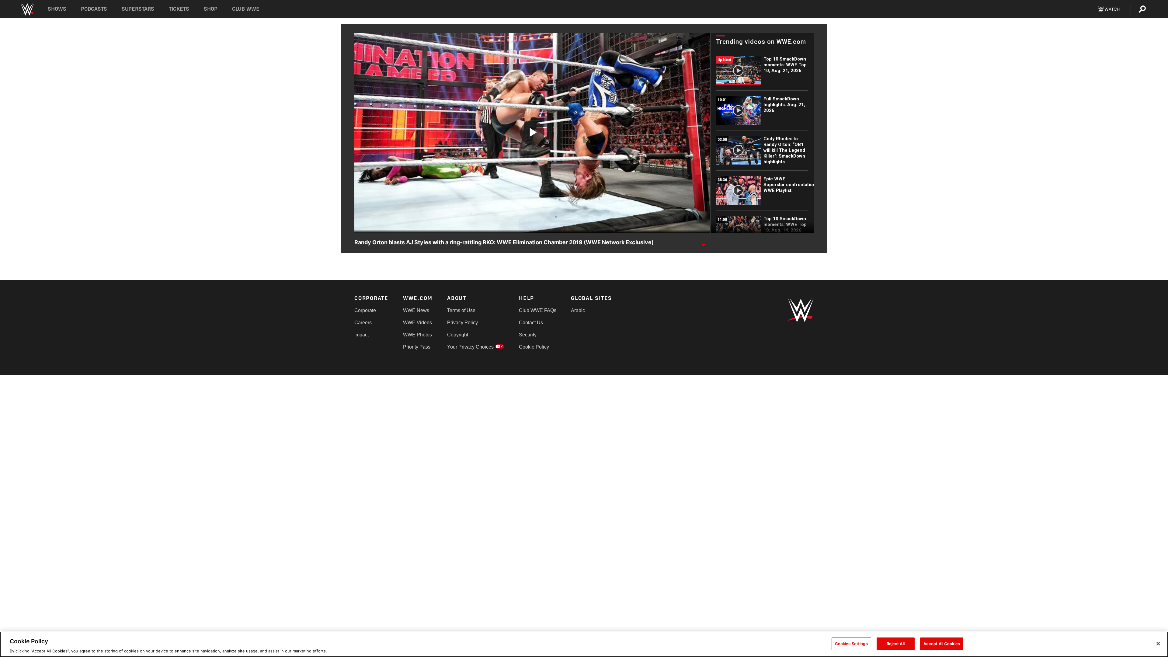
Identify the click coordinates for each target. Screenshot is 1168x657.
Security (528, 334)
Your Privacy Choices (470, 346)
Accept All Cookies (941, 643)
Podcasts (94, 9)
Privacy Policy (462, 322)
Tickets (179, 9)
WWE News (416, 310)
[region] (584, 644)
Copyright (457, 334)
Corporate (365, 310)
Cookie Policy (534, 346)
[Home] (27, 9)
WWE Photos (417, 334)
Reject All (896, 643)
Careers (363, 322)
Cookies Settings (851, 643)
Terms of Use (461, 310)
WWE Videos (417, 322)
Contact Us (531, 322)
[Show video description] (703, 242)
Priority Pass (416, 346)
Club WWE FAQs (537, 310)
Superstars (138, 9)
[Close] (1158, 643)
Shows (57, 9)
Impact (361, 334)
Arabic (578, 310)
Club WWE (245, 9)
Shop (210, 9)
